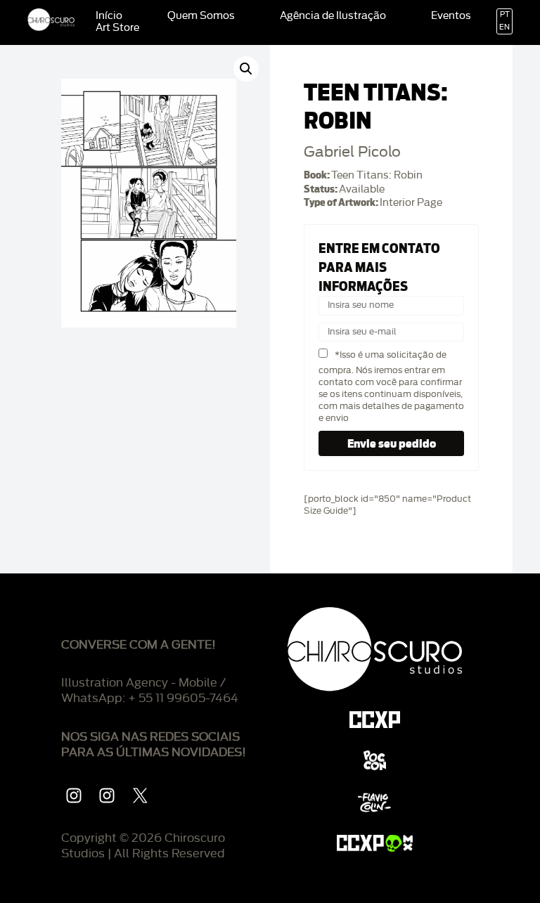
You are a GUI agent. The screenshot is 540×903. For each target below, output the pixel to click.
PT (505, 15)
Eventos (451, 16)
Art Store (117, 28)
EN (504, 27)
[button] (246, 69)
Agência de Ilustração (333, 16)
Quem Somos (201, 16)
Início (109, 16)
